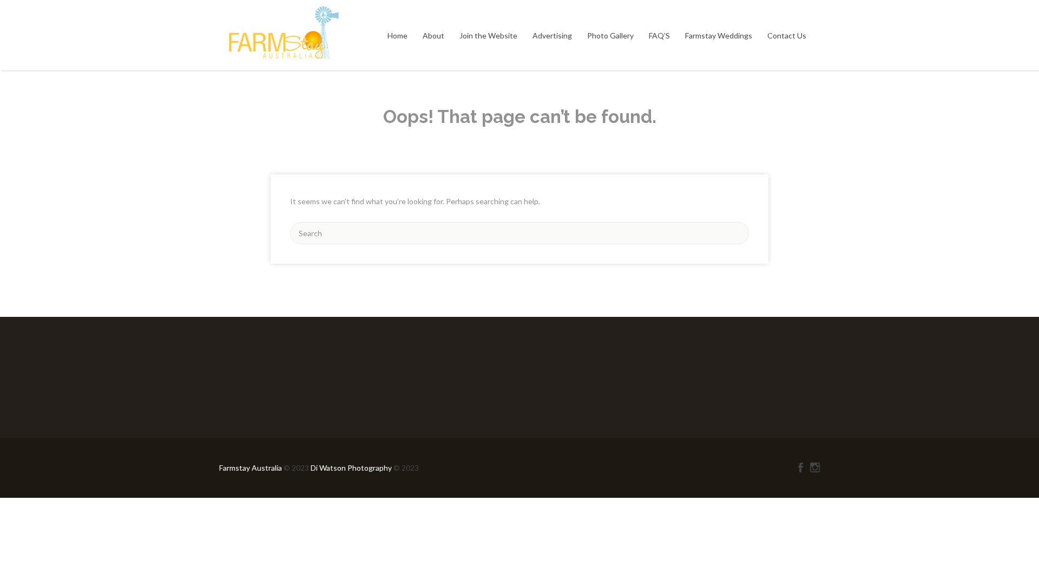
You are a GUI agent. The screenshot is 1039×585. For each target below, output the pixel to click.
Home (397, 35)
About (433, 35)
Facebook (800, 467)
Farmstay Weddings (718, 35)
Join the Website (488, 35)
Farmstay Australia (251, 467)
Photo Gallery (610, 35)
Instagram (815, 467)
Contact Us (786, 35)
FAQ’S (659, 35)
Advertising (552, 35)
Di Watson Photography (351, 467)
